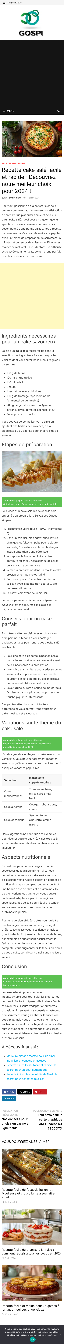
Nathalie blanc (14, 197)
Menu (10, 110)
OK (32, 1339)
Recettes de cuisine (13, 163)
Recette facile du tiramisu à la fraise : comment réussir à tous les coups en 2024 (32, 1251)
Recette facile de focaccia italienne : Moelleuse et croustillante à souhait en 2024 (29, 1193)
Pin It (42, 1091)
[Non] (60, 1334)
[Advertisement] (32, 73)
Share (10, 1091)
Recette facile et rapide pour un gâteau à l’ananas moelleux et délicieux (31, 1307)
